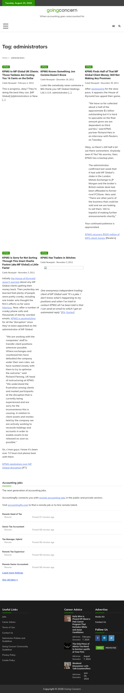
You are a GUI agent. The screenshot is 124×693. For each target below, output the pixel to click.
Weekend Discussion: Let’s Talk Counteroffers (81, 666)
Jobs (4, 616)
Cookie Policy (8, 660)
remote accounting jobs (52, 497)
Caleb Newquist (9, 83)
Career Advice (8, 622)
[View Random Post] (113, 26)
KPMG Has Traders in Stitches (58, 257)
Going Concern (72, 688)
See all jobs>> (10, 579)
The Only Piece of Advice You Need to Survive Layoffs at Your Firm (81, 648)
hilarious (7, 307)
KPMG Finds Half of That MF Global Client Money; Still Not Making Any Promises (102, 75)
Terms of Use (8, 627)
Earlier (70, 312)
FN (63, 312)
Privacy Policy (8, 655)
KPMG (6, 67)
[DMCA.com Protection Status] (106, 649)
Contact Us (7, 632)
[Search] (119, 26)
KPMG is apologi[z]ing (23, 318)
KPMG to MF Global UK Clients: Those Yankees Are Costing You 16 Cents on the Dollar (20, 75)
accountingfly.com (18, 504)
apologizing (97, 88)
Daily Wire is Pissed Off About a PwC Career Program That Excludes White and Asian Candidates (81, 624)
